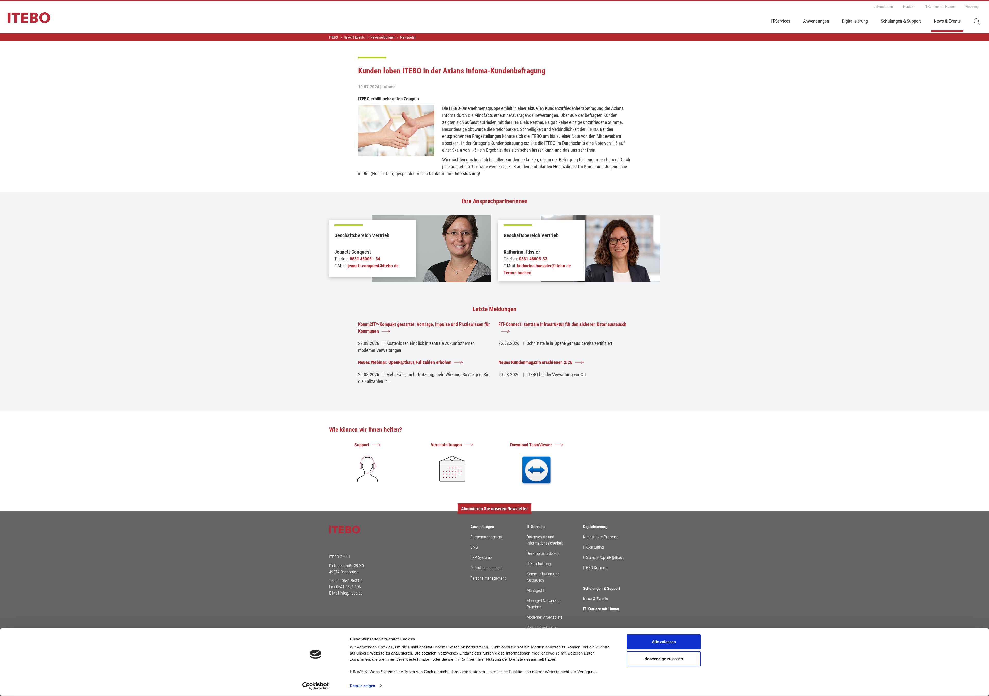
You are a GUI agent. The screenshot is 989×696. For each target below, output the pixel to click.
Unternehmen (883, 7)
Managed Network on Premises (544, 603)
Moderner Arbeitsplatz (544, 617)
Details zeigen (362, 686)
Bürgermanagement (486, 536)
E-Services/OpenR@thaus (603, 557)
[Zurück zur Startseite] (25, 20)
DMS (474, 547)
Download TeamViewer (531, 444)
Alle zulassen (664, 642)
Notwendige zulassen (663, 658)
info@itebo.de (351, 593)
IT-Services (780, 21)
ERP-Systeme (481, 557)
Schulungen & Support (901, 21)
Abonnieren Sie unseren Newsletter (494, 508)
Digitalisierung (855, 21)
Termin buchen (517, 272)
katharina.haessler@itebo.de (544, 265)
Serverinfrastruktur (542, 627)
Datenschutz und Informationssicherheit (545, 540)
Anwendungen (816, 21)
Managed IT (536, 590)
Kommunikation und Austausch (543, 577)
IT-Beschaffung (539, 563)
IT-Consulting (593, 547)
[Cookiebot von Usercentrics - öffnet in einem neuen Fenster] (315, 686)
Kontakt (908, 7)
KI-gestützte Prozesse (600, 536)
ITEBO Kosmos (595, 567)
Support (361, 444)
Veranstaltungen (446, 444)
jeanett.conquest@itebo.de (373, 265)
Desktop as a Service (543, 553)
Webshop (972, 7)
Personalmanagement (488, 578)
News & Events (947, 21)
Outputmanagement (486, 567)
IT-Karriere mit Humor (940, 7)
